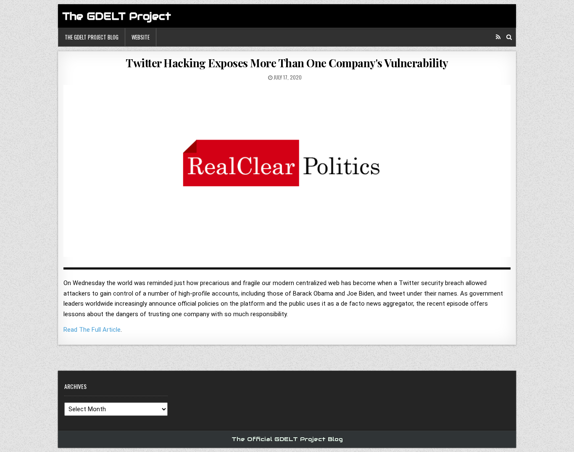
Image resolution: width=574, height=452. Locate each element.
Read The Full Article (92, 329)
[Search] (509, 37)
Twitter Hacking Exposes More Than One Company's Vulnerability (287, 63)
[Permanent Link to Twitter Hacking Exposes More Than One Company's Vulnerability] (287, 174)
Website (141, 37)
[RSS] (498, 37)
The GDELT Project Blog (91, 37)
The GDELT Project (116, 16)
